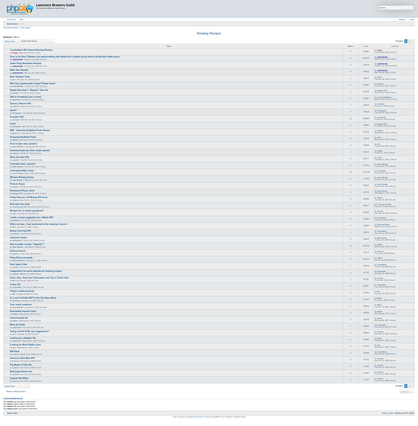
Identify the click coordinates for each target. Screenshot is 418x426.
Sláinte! (380, 131)
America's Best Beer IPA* (22, 358)
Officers (16, 37)
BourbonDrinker (383, 225)
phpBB (216, 417)
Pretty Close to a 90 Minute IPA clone (28, 197)
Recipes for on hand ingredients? (27, 210)
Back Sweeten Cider (20, 76)
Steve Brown (382, 191)
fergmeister (381, 271)
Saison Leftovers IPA (20, 103)
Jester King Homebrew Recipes (25, 63)
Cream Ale (15, 284)
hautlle (379, 151)
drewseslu (16, 301)
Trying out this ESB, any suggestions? (29, 331)
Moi (13, 227)
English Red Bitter (19, 378)
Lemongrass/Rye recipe (22, 170)
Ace (14, 80)
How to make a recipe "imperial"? (27, 244)
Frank (14, 53)
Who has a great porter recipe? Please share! (32, 83)
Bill (13, 281)
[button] (413, 41)
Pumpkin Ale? (17, 117)
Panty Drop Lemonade (21, 257)
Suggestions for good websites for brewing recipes (36, 271)
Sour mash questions (21, 304)
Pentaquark (17, 113)
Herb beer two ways (20, 204)
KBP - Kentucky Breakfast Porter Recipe (30, 130)
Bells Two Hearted (19, 70)
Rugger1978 (382, 91)
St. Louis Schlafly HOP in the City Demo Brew (33, 298)
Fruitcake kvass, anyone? (23, 164)
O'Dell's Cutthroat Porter (22, 291)
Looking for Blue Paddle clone (25, 344)
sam (14, 214)
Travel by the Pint (19, 207)
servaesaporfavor (384, 97)
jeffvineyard (17, 240)
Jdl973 (379, 198)
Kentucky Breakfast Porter (23, 137)
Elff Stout (14, 351)
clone (13, 123)
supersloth (16, 287)
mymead (380, 104)
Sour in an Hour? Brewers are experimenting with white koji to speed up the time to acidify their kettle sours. (65, 56)
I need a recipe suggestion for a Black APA (31, 217)
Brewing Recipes (209, 33)
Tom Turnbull (17, 173)
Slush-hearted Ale (19, 318)
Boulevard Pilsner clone (22, 190)
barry (379, 137)
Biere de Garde (17, 324)
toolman (15, 153)
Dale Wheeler (17, 86)
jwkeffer (380, 84)
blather (15, 314)
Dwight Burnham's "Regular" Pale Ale (29, 90)
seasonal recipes (18, 237)
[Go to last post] (384, 50)
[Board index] (20, 9)
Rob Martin (381, 171)
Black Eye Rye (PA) (19, 157)
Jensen (380, 211)
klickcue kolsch (18, 251)
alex (14, 334)
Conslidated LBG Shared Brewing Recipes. (31, 50)
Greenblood (381, 231)
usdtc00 (15, 106)
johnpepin (16, 220)
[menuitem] (20, 19)
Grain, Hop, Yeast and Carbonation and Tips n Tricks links (39, 277)
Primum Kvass (17, 184)
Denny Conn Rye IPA (20, 231)
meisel (14, 187)
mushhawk (381, 117)
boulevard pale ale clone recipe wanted (29, 150)
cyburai (15, 160)
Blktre (379, 298)
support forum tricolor (195, 417)
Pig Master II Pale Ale (21, 365)
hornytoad (16, 126)
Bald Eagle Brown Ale (21, 371)
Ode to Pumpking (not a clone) (25, 97)
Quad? (13, 110)
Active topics (25, 28)
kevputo (15, 120)
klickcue (15, 234)
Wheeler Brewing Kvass (22, 177)
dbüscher (16, 100)
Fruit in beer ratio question (23, 143)
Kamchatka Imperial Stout (23, 311)
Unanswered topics (11, 28)
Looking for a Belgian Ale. (23, 338)
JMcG (379, 77)
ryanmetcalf (17, 59)
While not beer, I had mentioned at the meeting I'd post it (38, 224)
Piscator (380, 332)
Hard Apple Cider (18, 264)
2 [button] (409, 41)
